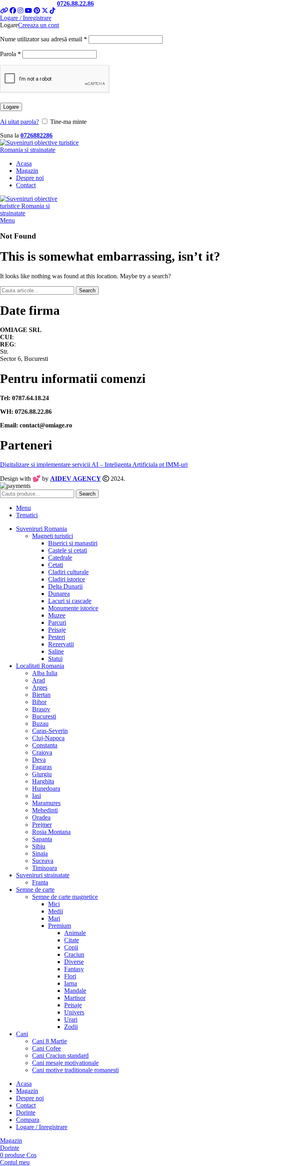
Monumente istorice (73, 608)
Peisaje (57, 629)
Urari (70, 1019)
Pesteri (56, 637)
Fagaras (42, 766)
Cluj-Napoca (48, 738)
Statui (55, 658)
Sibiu (38, 846)
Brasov (41, 709)
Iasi (36, 795)
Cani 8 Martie (49, 1041)
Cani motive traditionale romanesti (75, 1070)
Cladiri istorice (66, 579)
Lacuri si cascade (69, 600)
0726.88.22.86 (75, 3)
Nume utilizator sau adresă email (43, 39)
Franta (40, 882)
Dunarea (59, 593)
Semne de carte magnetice (65, 896)
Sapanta (42, 839)
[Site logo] (50, 149)
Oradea (41, 817)
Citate (71, 940)
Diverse (74, 961)
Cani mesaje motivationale (65, 1062)
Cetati (55, 564)
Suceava (42, 860)
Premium (59, 925)
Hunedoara (46, 788)
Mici (54, 904)
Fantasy (74, 969)
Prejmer (42, 824)
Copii (71, 947)
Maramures (46, 803)
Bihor (39, 701)
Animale (75, 932)
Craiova (42, 752)
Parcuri (57, 622)
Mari (54, 918)
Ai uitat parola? (19, 121)
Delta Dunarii (65, 586)
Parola (10, 54)
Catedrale (60, 557)
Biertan (41, 694)
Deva (39, 759)
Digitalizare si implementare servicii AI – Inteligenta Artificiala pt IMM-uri (94, 464)
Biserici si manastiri (72, 543)
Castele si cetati (67, 550)
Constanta (44, 745)
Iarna (70, 983)
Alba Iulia (44, 673)
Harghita (43, 781)
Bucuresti (44, 716)
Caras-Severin (50, 730)
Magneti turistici (52, 535)
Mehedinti (45, 810)
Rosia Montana (51, 831)
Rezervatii (61, 644)
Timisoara (44, 867)
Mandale (75, 990)
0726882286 (36, 135)
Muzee (56, 615)
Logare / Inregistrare (41, 1126)
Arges (39, 687)
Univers (74, 1012)
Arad (38, 680)
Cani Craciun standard (60, 1055)
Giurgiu (42, 774)
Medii (55, 911)
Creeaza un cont (38, 25)
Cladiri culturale (68, 572)
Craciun (74, 954)
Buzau (40, 723)
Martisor (74, 997)
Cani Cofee (46, 1048)
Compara (27, 1119)
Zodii (71, 1026)
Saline (56, 651)
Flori (70, 976)
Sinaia (40, 853)
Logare (11, 107)
